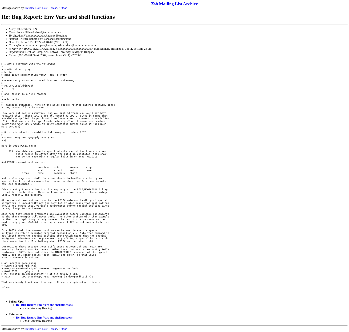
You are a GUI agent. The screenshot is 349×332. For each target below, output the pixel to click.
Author (63, 7)
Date (45, 7)
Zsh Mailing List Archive (174, 3)
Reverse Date (33, 7)
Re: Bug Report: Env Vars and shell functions (44, 304)
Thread (53, 7)
